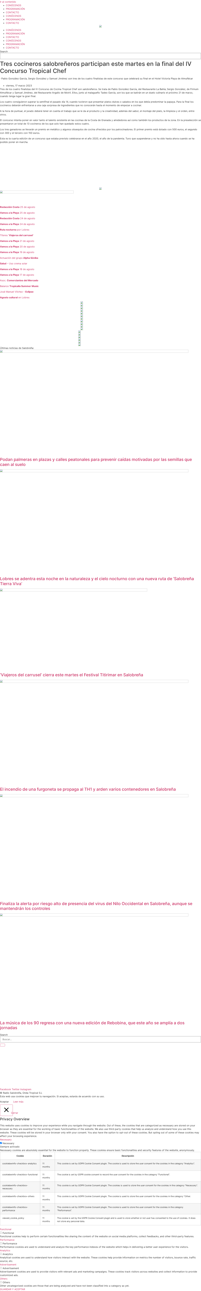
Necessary (8, 1143)
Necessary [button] (6, 1139)
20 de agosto (17, 246)
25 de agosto (17, 207)
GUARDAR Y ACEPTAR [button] (12, 1289)
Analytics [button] (5, 1250)
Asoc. (19, 280)
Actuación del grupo (19, 257)
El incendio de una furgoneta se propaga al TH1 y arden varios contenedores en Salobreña (88, 789)
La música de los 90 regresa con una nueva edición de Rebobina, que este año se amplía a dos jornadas (92, 1025)
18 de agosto (17, 269)
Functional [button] (5, 1229)
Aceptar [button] (4, 1101)
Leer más (18, 1101)
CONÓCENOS (13, 5)
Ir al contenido (8, 1)
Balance (19, 286)
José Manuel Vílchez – (17, 291)
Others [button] (3, 1278)
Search (4, 51)
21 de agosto (17, 240)
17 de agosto (17, 274)
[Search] (2, 1045)
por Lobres (14, 229)
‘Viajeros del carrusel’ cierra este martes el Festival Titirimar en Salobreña (71, 674)
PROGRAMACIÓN (15, 8)
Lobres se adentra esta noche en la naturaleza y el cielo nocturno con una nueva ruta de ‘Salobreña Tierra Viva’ (97, 581)
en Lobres (14, 297)
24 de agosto (17, 218)
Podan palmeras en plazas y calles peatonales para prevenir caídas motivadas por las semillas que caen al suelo (96, 462)
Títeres (16, 235)
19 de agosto (17, 252)
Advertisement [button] (8, 1264)
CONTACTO (12, 12)
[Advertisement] (88, 166)
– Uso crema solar (13, 263)
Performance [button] (7, 1239)
